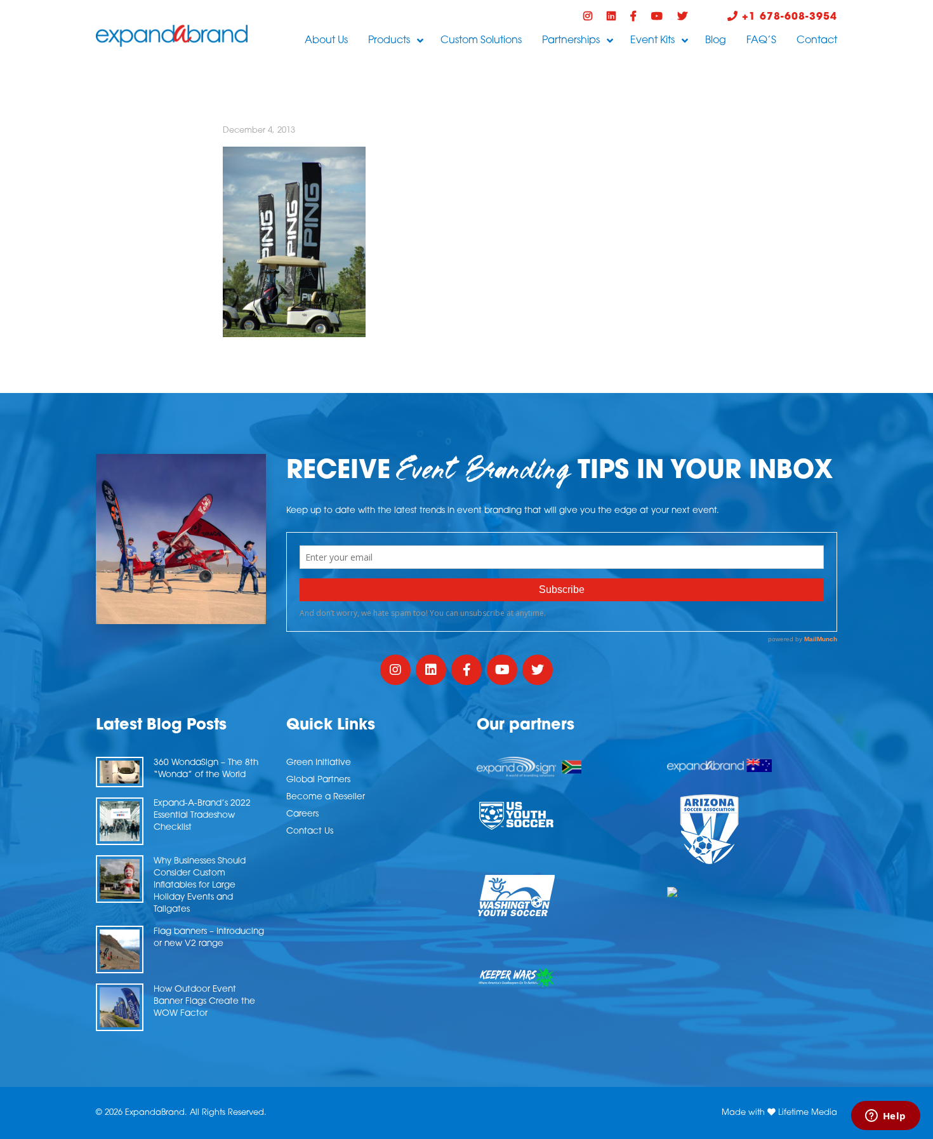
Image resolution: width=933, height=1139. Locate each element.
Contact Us (309, 831)
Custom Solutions (481, 41)
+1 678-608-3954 (787, 17)
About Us (326, 41)
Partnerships (571, 41)
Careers (302, 814)
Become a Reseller (325, 797)
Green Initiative (318, 763)
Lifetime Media (807, 1113)
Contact (817, 41)
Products (389, 41)
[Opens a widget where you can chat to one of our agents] (885, 1117)
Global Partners (318, 780)
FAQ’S (761, 41)
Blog (715, 41)
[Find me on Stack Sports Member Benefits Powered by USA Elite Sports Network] (752, 892)
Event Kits (652, 41)
